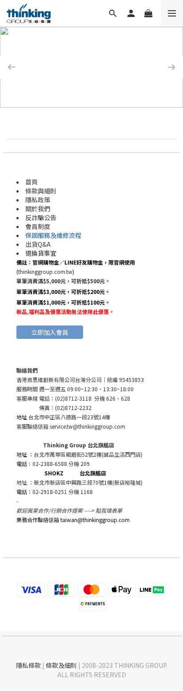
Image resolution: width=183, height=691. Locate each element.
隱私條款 (28, 665)
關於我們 (37, 208)
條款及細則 (61, 665)
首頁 (31, 181)
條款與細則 (40, 190)
